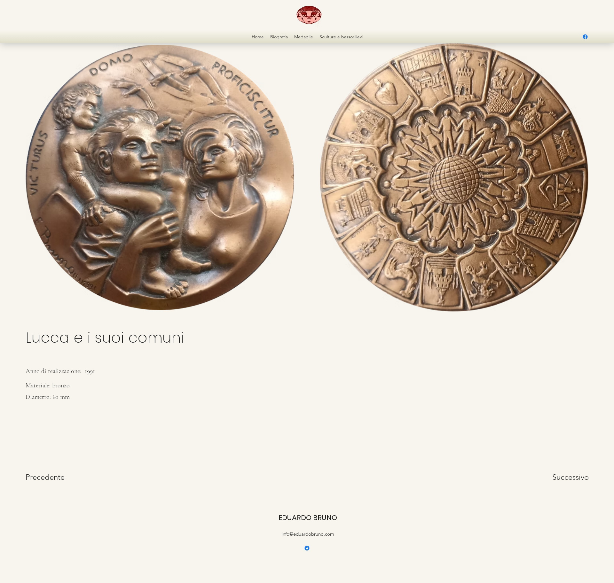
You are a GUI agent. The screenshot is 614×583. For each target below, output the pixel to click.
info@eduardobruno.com (307, 534)
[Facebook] (585, 37)
